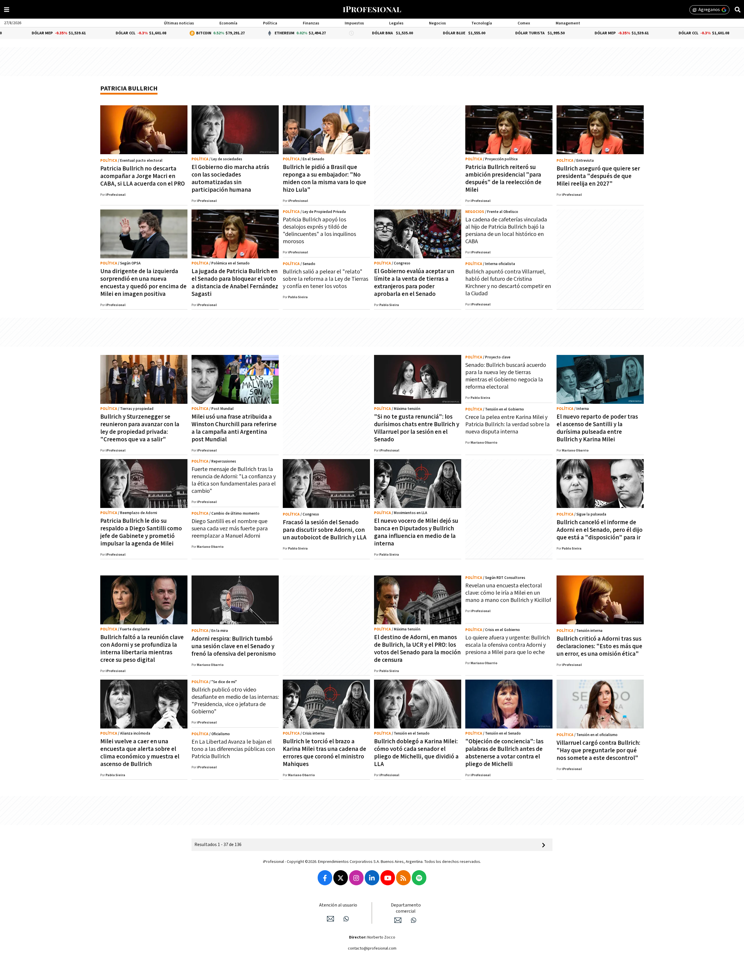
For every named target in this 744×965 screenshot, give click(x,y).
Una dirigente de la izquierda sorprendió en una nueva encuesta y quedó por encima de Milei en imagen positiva (143, 282)
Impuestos (354, 23)
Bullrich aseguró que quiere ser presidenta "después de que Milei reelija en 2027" (598, 176)
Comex (524, 23)
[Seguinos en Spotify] (419, 877)
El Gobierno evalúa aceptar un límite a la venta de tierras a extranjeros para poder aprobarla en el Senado (414, 282)
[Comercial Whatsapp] (413, 920)
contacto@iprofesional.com (372, 948)
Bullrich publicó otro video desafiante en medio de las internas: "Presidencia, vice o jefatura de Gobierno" (235, 700)
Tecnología (481, 23)
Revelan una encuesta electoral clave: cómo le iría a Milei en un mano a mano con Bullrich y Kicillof (508, 593)
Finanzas (311, 23)
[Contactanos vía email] (330, 918)
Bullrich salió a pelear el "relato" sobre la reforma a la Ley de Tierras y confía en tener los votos (325, 279)
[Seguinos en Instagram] (356, 877)
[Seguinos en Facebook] (325, 877)
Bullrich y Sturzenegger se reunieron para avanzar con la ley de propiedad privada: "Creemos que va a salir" (139, 428)
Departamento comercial (406, 908)
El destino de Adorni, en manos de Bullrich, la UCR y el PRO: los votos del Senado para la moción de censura (417, 648)
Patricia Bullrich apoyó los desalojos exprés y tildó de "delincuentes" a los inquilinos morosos (319, 230)
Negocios (437, 23)
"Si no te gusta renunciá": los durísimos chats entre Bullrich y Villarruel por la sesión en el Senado (416, 428)
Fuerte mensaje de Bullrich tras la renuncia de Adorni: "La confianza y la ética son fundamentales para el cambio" (234, 480)
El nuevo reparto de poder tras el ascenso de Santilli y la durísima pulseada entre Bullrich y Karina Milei (597, 428)
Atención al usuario (338, 905)
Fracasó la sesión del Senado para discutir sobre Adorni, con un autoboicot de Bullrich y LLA (324, 529)
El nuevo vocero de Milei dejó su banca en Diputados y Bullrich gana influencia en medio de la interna (416, 532)
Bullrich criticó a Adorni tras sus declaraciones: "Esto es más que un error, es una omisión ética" (599, 646)
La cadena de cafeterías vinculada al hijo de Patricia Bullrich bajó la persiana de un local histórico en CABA (506, 230)
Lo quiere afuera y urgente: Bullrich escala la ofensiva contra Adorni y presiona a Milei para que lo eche (507, 645)
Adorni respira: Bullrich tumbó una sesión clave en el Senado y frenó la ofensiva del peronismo (234, 646)
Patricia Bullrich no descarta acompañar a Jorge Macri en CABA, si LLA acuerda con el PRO (142, 176)
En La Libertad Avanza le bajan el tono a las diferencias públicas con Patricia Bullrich (233, 749)
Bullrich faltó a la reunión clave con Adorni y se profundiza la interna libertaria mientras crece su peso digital (142, 648)
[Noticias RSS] (403, 877)
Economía (228, 23)
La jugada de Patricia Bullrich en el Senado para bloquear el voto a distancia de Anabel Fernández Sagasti (235, 282)
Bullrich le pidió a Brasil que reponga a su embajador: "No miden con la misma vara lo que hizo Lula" (324, 178)
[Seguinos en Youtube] (387, 877)
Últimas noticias (179, 23)
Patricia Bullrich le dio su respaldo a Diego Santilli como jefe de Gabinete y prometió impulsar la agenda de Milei (141, 532)
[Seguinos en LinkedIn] (372, 877)
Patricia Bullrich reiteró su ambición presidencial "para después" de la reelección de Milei (503, 178)
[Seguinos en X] (340, 877)
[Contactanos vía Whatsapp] (346, 918)
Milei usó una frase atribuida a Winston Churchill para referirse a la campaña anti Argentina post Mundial (234, 428)
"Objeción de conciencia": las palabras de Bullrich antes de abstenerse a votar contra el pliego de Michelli (504, 752)
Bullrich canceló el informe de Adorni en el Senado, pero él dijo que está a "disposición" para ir (600, 529)
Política (270, 23)
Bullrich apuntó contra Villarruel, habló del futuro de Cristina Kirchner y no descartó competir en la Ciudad (508, 282)
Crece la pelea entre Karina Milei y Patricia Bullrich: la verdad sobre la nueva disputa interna (507, 424)
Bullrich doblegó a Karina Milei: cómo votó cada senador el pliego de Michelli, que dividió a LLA (416, 752)
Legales (396, 23)
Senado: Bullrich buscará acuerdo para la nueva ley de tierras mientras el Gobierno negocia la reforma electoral (505, 376)
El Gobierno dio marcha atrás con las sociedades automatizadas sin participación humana (230, 178)
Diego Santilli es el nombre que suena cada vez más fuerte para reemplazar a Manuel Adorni (230, 529)
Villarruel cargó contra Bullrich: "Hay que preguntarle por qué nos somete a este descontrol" (598, 750)
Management (568, 23)
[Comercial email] (397, 920)
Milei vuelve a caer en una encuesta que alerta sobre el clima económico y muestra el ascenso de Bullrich (139, 752)
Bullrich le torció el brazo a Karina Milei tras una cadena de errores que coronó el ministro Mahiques (324, 752)
